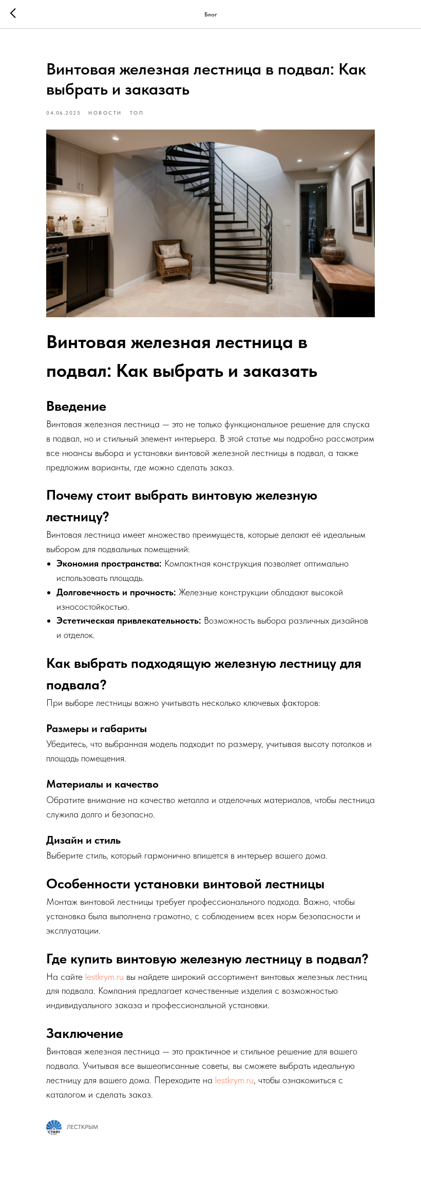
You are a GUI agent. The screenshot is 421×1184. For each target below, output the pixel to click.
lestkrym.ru (104, 976)
